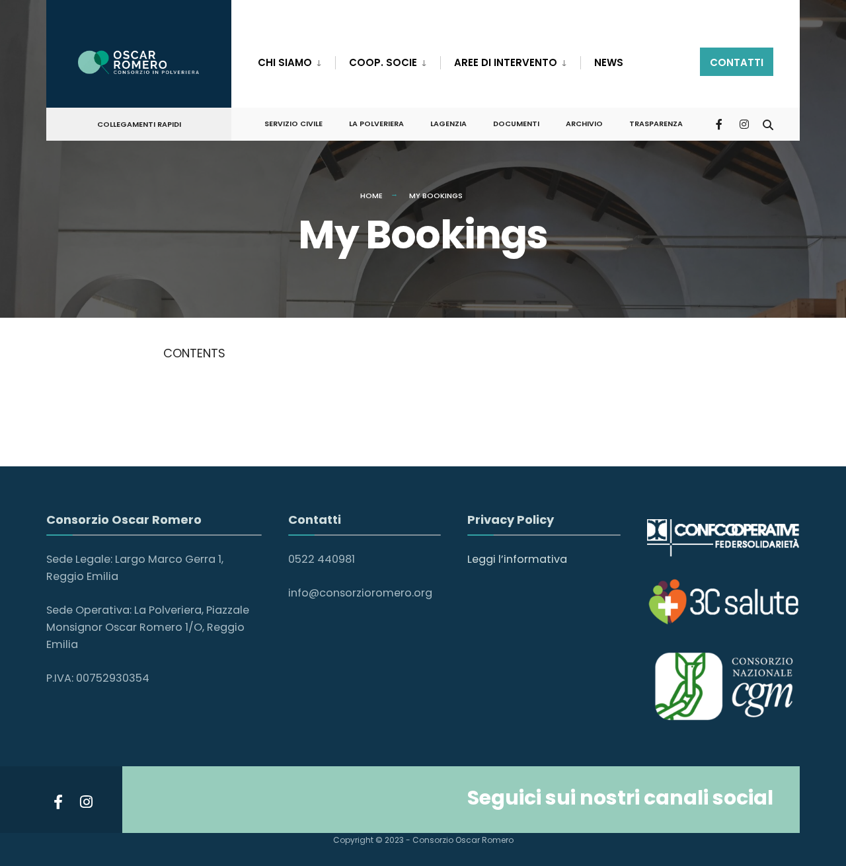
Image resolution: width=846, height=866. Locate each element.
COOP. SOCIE (383, 62)
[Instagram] (744, 123)
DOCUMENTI (516, 123)
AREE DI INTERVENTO (505, 62)
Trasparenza (656, 123)
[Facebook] (720, 123)
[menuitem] (296, 60)
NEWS (608, 62)
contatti (736, 62)
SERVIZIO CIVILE (293, 123)
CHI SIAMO (285, 62)
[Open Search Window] (768, 123)
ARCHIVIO (584, 123)
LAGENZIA (448, 123)
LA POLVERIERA (376, 123)
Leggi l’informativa (517, 559)
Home (371, 195)
